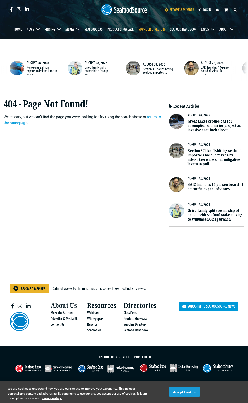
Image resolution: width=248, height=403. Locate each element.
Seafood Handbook (183, 29)
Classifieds (130, 312)
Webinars (93, 312)
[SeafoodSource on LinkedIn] (27, 9)
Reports (92, 324)
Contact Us (57, 324)
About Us (64, 306)
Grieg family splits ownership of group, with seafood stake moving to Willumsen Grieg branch (215, 215)
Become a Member (33, 288)
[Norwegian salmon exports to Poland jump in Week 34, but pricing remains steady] (17, 68)
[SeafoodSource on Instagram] (19, 9)
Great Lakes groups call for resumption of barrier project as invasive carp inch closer (214, 125)
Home (18, 29)
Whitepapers (95, 318)
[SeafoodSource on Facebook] (11, 9)
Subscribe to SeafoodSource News (210, 306)
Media (69, 29)
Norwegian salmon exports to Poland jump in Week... (42, 70)
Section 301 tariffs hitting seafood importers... (158, 70)
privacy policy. (51, 398)
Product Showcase (120, 29)
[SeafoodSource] (124, 9)
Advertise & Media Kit (64, 318)
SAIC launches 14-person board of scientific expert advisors (215, 187)
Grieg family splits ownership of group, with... (96, 70)
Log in (207, 9)
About (223, 29)
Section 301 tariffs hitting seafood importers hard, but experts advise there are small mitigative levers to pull (215, 157)
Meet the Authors (62, 312)
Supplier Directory (152, 29)
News (30, 29)
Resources (101, 306)
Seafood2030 (94, 29)
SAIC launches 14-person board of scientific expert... (215, 70)
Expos (205, 29)
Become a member (182, 9)
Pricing (50, 29)
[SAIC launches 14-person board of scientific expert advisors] (191, 68)
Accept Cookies (184, 392)
